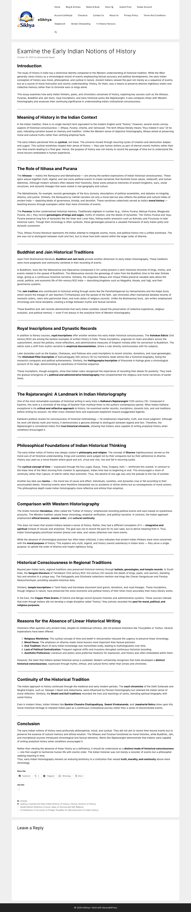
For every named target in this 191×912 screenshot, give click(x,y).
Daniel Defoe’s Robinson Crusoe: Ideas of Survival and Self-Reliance (52, 807)
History (74, 804)
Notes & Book (93, 7)
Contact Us (98, 15)
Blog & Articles (73, 7)
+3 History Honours (105, 23)
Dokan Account (144, 7)
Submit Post (125, 7)
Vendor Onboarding (80, 23)
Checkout (82, 15)
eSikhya (45, 20)
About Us (114, 15)
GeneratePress (109, 907)
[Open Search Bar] (56, 32)
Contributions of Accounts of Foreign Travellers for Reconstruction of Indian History (59, 810)
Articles (23, 801)
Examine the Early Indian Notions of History (49, 804)
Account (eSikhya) (63, 15)
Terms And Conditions (155, 15)
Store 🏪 (109, 7)
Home (57, 7)
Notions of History (87, 804)
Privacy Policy (131, 15)
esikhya (24, 804)
